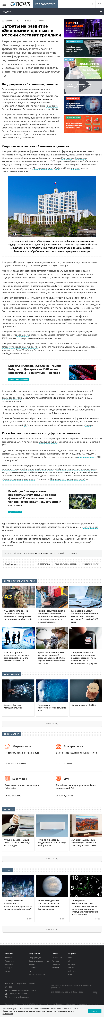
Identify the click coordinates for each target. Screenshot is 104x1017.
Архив (7, 971)
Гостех (37, 289)
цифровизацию (89, 262)
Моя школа (66, 158)
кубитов (29, 350)
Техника (32, 968)
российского (22, 334)
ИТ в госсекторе (45, 4)
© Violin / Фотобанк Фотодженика (83, 235)
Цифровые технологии (42, 472)
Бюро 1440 (49, 131)
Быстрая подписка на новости (22, 983)
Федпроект (7, 151)
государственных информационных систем (39, 338)
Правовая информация (19, 997)
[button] (92, 4)
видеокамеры (32, 164)
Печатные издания (37, 974)
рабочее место (73, 289)
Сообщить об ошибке (18, 994)
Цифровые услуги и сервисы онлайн (68, 479)
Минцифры (58, 538)
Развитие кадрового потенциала (19, 479)
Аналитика (9, 961)
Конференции (35, 957)
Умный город (71, 164)
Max (70, 957)
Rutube (71, 968)
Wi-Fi (57, 168)
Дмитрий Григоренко (37, 99)
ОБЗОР (68, 59)
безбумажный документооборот (52, 265)
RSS (10, 987)
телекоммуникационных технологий (20, 346)
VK (69, 961)
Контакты (56, 968)
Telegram (72, 971)
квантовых (72, 343)
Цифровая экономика (79, 438)
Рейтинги (9, 964)
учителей (75, 168)
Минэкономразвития (40, 535)
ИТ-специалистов (10, 409)
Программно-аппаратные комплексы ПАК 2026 (78, 89)
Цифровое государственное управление (76, 469)
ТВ (30, 971)
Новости (8, 957)
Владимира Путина (48, 441)
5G (25, 425)
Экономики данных (86, 538)
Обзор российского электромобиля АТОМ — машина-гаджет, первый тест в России (40, 553)
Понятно (95, 1011)
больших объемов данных (70, 394)
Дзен (70, 974)
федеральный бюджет (48, 453)
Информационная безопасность (37, 469)
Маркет (32, 964)
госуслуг (29, 304)
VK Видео (72, 964)
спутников (51, 134)
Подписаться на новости (66, 564)
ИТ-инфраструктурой (42, 168)
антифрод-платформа (50, 164)
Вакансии (56, 964)
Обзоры (8, 968)
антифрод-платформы (67, 421)
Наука (23, 161)
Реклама (55, 961)
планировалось (86, 457)
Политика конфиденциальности (23, 990)
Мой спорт (80, 158)
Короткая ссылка (91, 564)
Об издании (57, 957)
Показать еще (52, 724)
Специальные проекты (39, 961)
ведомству (30, 542)
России (5, 131)
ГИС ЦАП (18, 394)
